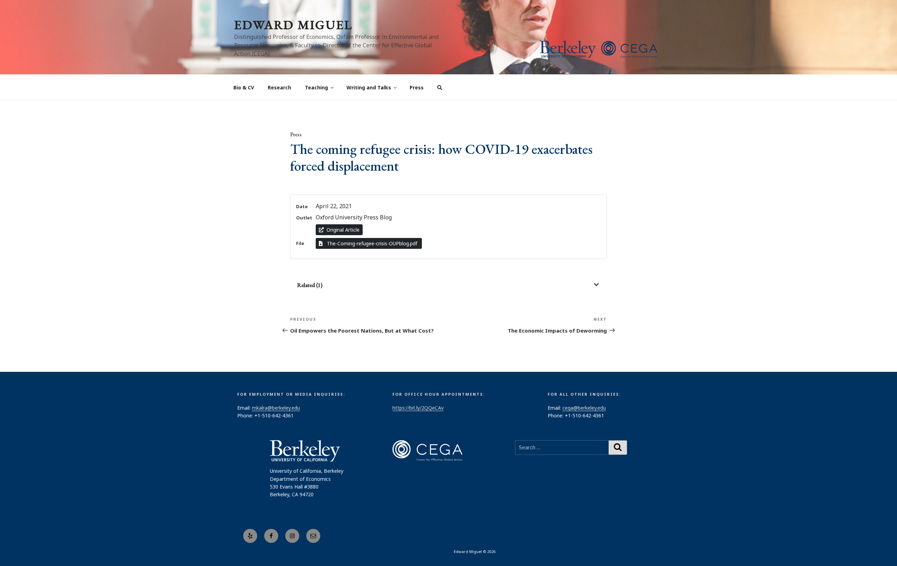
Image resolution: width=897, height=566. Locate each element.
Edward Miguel (293, 24)
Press (417, 87)
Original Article (343, 229)
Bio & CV (243, 87)
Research (279, 87)
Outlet (304, 217)
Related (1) (309, 285)
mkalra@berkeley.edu (276, 407)
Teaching (316, 87)
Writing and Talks (369, 87)
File (300, 243)
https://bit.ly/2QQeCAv (418, 407)
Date (302, 206)
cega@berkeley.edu (584, 407)
